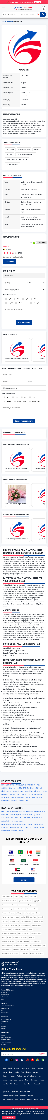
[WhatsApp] (42, 1060)
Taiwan (13, 1076)
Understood (9, 1117)
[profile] (44, 8)
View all (24, 880)
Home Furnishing (20, 1100)
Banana (35, 827)
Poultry (28, 798)
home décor (29, 791)
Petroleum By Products (14, 812)
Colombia (23, 1084)
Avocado (13, 827)
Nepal (10, 1068)
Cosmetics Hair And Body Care (17, 468)
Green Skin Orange (17, 358)
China (33, 1068)
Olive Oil (25, 815)
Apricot (30, 824)
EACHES (26, 788)
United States (25, 1068)
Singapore (5, 1076)
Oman (40, 1076)
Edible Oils (4, 815)
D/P (34, 299)
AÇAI (38, 785)
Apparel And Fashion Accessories (20, 1092)
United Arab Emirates (30, 1076)
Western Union (22, 303)
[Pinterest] (27, 1060)
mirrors (9, 791)
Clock (3, 791)
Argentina (35, 1072)
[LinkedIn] (22, 1060)
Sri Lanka (16, 1068)
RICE (2, 785)
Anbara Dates (5, 821)
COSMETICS (31, 785)
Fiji (11, 1084)
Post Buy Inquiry (24, 322)
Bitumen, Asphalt (15, 815)
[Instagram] (16, 1060)
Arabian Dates (38, 824)
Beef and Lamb (37, 798)
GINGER (19, 788)
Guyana (16, 1084)
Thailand (19, 1076)
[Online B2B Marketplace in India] (22, 8)
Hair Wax (9, 154)
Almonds (37, 791)
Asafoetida (4, 827)
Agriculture (6, 1092)
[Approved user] (31, 242)
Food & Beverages (8, 1100)
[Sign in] (45, 8)
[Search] (43, 14)
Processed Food (39, 812)
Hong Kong (40, 1068)
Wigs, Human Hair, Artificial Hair (17, 159)
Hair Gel (36, 149)
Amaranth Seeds (36, 818)
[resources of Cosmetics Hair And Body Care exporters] (17, 459)
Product (10, 21)
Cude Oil (21, 801)
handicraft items (18, 791)
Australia (5, 1084)
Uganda (5, 1072)
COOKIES (4, 788)
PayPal (10, 303)
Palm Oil (14, 801)
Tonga (27, 1080)
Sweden (17, 1072)
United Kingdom (26, 1072)
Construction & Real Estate (10, 1096)
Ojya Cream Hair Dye (17, 539)
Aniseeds (15, 821)
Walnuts (12, 794)
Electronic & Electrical (26, 1096)
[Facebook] (6, 1060)
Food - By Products (35, 815)
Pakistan (5, 1080)
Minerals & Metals (32, 1100)
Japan (4, 1068)
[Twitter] (11, 1060)
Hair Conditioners (24, 149)
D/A (17, 299)
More (41, 1100)
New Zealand (34, 1080)
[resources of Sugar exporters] (17, 494)
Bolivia (30, 1084)
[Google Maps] (37, 1060)
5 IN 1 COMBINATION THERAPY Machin (29, 794)
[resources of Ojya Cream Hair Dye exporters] (17, 529)
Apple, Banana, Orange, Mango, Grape (13, 824)
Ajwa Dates (18, 818)
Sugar (17, 504)
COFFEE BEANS (21, 785)
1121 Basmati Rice (7, 818)
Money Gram (37, 303)
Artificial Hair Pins (12, 164)
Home (4, 21)
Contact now (9, 262)
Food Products (28, 812)
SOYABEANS (10, 785)
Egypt (10, 1072)
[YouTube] (32, 1060)
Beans (21, 831)
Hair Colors (10, 149)
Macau (21, 1080)
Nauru (42, 1080)
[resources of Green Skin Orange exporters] (17, 349)
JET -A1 (28, 801)
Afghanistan (13, 1080)
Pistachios (4, 794)
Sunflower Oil (5, 801)
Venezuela (37, 1084)
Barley (42, 827)
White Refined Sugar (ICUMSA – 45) (12, 798)
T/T (9, 299)
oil (41, 788)
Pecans (44, 791)
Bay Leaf (14, 831)
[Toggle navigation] (2, 8)
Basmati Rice (5, 831)
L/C (26, 299)
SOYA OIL (12, 788)
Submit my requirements (24, 421)
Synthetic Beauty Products (25, 154)
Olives (3, 812)
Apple (21, 821)
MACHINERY (34, 788)
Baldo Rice (28, 827)
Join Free (37, 2)
